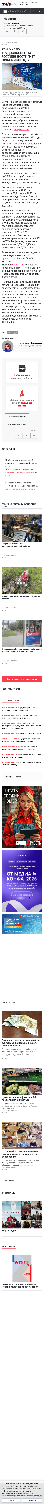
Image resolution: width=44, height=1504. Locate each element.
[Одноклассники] (15, 31)
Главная (7, 24)
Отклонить (32, 1500)
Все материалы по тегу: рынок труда (22, 679)
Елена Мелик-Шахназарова (30, 343)
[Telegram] (22, 31)
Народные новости (24, 404)
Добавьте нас (21, 375)
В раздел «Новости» (18, 416)
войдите (9, 463)
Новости (15, 24)
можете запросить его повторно (20, 489)
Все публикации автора (17, 424)
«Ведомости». (21, 129)
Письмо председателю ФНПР (29, 733)
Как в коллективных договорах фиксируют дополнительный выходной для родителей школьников (21, 725)
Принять (11, 1500)
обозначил (18, 264)
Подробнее (37, 1496)
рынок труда (12, 333)
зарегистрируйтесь (25, 463)
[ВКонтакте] (7, 31)
